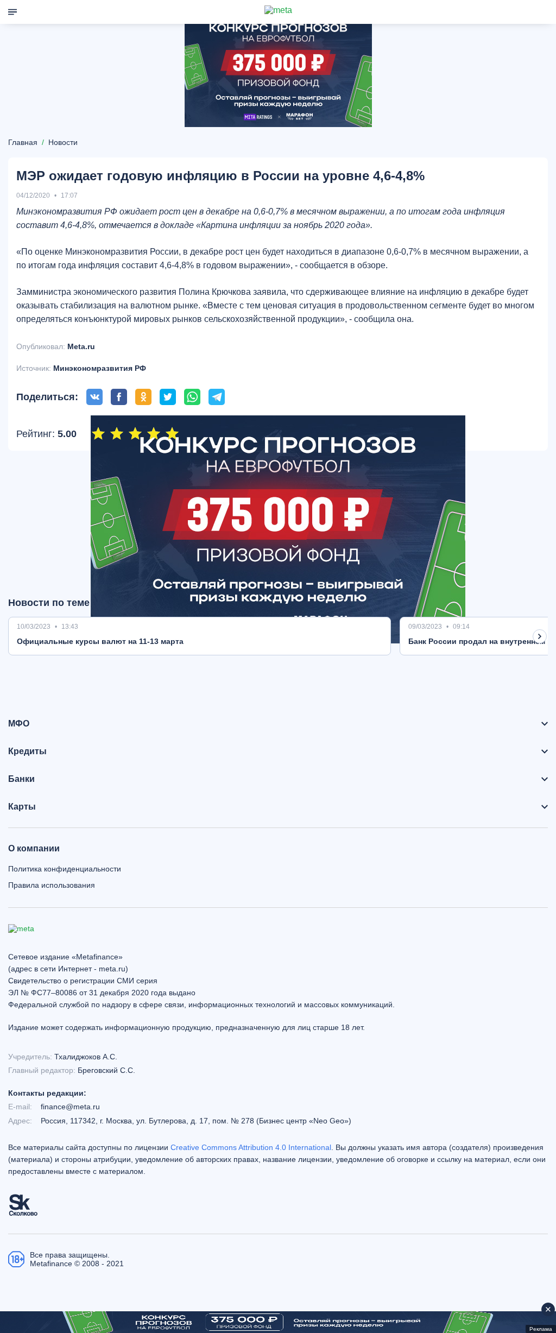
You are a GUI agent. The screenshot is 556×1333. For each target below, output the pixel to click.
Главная (22, 142)
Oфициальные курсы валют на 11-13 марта (100, 641)
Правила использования (51, 885)
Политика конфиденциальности (64, 868)
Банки (21, 779)
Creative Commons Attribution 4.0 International (250, 1147)
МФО (18, 723)
